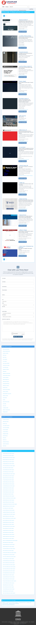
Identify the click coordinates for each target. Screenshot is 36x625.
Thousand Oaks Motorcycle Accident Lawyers (9, 580)
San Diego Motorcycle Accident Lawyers (8, 554)
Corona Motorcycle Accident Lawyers (8, 471)
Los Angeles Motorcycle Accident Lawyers (9, 514)
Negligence (4, 602)
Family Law (4, 437)
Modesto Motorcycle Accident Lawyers (8, 516)
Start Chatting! (18, 336)
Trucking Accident (5, 407)
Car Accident (5, 361)
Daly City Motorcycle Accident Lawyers (8, 475)
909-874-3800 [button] (23, 178)
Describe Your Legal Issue (6, 319)
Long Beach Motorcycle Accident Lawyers (9, 512)
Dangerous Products (6, 369)
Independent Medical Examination (14, 603)
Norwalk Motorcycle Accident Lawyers (8, 522)
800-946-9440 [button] (23, 255)
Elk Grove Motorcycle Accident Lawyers (8, 483)
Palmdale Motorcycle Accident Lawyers (8, 534)
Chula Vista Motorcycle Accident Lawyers (9, 465)
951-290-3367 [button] (23, 31)
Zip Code (3, 306)
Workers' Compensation (6, 409)
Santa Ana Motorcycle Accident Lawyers (9, 562)
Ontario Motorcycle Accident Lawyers (8, 528)
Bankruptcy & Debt (5, 421)
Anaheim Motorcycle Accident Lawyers (8, 453)
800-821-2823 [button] (23, 111)
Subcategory (4, 314)
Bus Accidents (5, 359)
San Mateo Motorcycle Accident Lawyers (9, 560)
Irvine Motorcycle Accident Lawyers (8, 508)
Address (3, 294)
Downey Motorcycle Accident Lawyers (8, 477)
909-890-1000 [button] (23, 241)
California (5, 10)
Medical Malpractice (6, 379)
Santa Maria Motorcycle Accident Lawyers (9, 568)
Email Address (4, 286)
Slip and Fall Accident (6, 401)
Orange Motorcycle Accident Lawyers (8, 530)
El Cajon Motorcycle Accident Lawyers (8, 479)
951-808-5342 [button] (23, 161)
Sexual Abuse (5, 397)
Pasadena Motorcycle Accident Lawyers (8, 536)
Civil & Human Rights (6, 427)
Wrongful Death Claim (22, 602)
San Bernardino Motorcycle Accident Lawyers (9, 552)
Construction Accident (6, 365)
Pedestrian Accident (6, 385)
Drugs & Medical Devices (6, 375)
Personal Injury (5, 387)
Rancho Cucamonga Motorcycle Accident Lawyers (10, 540)
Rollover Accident (5, 395)
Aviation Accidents (5, 353)
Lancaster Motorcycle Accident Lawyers (8, 510)
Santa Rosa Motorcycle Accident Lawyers (9, 570)
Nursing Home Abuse (6, 383)
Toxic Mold (4, 403)
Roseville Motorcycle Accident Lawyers (8, 546)
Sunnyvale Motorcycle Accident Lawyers (9, 576)
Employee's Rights (5, 433)
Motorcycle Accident (6, 381)
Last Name (3, 281)
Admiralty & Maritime (6, 349)
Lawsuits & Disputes (6, 443)
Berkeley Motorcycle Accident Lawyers (8, 459)
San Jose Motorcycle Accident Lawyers (8, 558)
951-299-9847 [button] (23, 122)
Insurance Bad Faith (5, 603)
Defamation (4, 371)
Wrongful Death (5, 411)
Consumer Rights (5, 429)
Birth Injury (4, 355)
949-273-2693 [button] (23, 77)
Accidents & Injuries (14, 10)
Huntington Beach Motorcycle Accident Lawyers (10, 504)
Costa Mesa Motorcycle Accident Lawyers (9, 473)
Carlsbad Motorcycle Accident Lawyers (8, 463)
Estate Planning (5, 435)
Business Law (5, 423)
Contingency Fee (28, 602)
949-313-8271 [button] (23, 225)
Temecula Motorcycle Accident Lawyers (8, 578)
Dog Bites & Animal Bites (6, 373)
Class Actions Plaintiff (6, 363)
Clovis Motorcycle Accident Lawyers (8, 467)
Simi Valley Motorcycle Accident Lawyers (9, 572)
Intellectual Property (6, 441)
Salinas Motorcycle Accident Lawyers (8, 550)
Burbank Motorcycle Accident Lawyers (8, 461)
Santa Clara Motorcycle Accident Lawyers (9, 564)
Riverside (9, 10)
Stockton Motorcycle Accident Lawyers (8, 574)
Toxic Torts (4, 405)
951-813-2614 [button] (23, 142)
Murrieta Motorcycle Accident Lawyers (8, 520)
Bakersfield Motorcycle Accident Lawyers (9, 457)
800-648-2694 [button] (23, 94)
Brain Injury (4, 357)
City (2, 299)
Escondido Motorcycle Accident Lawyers (9, 485)
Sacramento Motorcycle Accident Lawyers (9, 548)
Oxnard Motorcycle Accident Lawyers (8, 532)
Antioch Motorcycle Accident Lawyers (8, 455)
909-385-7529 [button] (23, 61)
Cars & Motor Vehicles (6, 425)
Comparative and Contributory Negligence (12, 602)
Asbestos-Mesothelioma (6, 351)
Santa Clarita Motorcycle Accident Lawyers (9, 566)
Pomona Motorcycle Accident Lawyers (8, 538)
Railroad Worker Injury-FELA (7, 393)
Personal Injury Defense (6, 389)
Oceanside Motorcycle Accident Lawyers (9, 526)
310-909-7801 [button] (23, 194)
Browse (7, 6)
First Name (4, 278)
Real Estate (4, 445)
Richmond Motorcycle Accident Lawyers (9, 544)
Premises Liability (5, 391)
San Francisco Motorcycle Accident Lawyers (9, 556)
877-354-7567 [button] (23, 210)
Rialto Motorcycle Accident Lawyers (8, 542)
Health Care (4, 439)
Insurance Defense (5, 377)
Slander (4, 399)
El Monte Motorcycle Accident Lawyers (8, 481)
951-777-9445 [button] (23, 47)
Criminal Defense (5, 431)
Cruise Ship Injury (5, 367)
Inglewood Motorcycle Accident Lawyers (9, 506)
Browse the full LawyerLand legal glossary (8, 604)
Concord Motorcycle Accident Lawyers (8, 469)
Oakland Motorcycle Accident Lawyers (8, 524)
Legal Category (4, 311)
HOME (3, 6)
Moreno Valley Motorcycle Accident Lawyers (9, 518)
